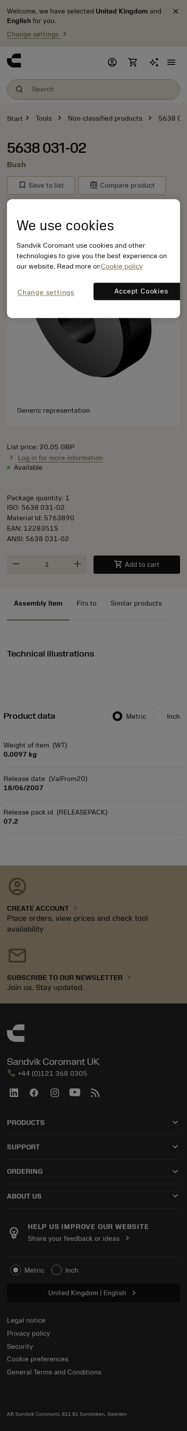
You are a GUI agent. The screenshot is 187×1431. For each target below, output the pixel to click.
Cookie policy (122, 266)
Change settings (45, 292)
